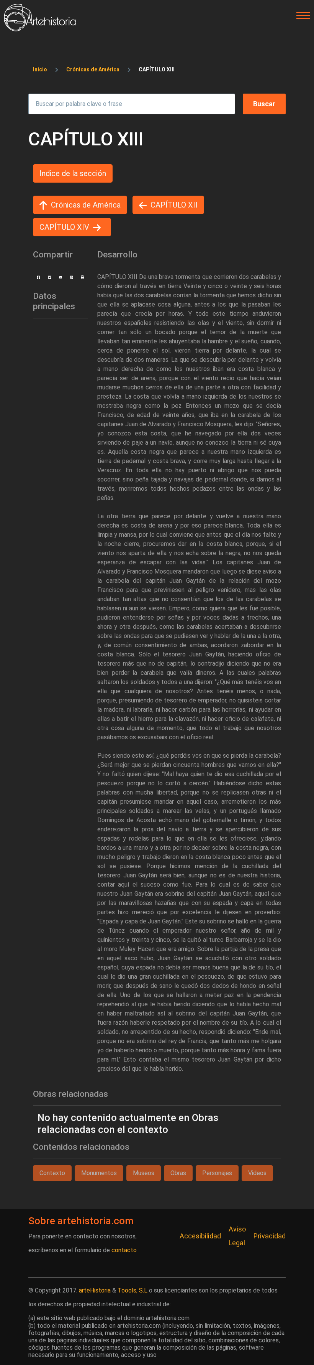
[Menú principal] (300, 16)
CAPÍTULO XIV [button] (64, 227)
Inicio (40, 69)
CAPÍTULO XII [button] (174, 204)
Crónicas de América (92, 69)
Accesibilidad (200, 1236)
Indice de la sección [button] (72, 173)
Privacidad (269, 1236)
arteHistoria (95, 1290)
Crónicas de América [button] (86, 204)
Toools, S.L (132, 1290)
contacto (124, 1250)
